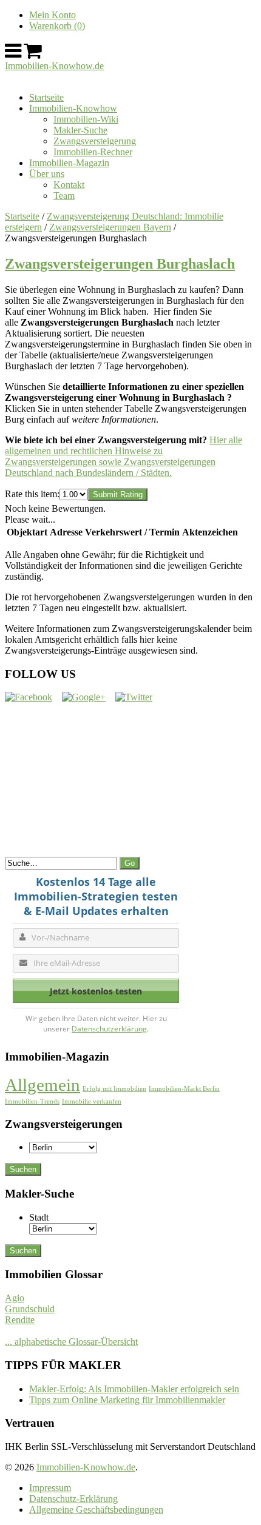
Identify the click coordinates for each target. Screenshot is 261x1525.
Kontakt (68, 184)
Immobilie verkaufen (91, 1101)
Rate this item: (32, 494)
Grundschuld (30, 1309)
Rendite (20, 1320)
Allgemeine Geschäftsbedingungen (96, 1509)
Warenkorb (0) (57, 26)
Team (64, 195)
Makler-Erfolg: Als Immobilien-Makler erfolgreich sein (134, 1389)
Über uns (46, 174)
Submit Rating (118, 494)
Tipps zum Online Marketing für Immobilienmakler (127, 1400)
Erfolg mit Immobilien (114, 1088)
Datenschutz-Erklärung (73, 1498)
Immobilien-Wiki (85, 119)
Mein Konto (52, 15)
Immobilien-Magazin (69, 163)
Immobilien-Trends (32, 1101)
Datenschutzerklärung (109, 1029)
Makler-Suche (80, 130)
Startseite (46, 97)
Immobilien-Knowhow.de (54, 66)
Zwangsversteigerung (94, 141)
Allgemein (42, 1084)
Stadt (39, 1217)
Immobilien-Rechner (92, 152)
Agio (14, 1298)
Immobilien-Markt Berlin (184, 1088)
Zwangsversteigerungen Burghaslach (120, 264)
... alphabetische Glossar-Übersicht (71, 1341)
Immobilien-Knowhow (73, 108)
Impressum (50, 1488)
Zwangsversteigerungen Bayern (110, 227)
